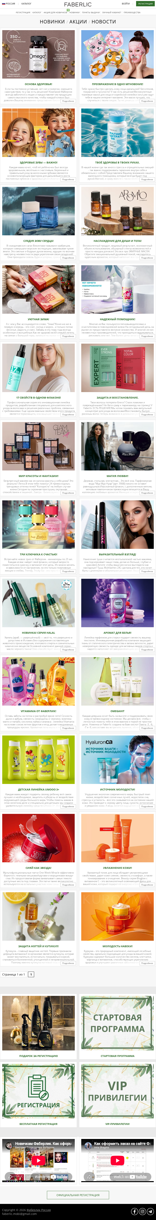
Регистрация (145, 3)
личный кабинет (111, 12)
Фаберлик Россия (39, 1210)
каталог (36, 12)
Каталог (26, 3)
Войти (126, 3)
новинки (74, 12)
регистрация (23, 12)
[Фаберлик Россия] (77, 5)
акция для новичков (56, 12)
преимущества (132, 12)
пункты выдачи (91, 12)
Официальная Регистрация (78, 1195)
